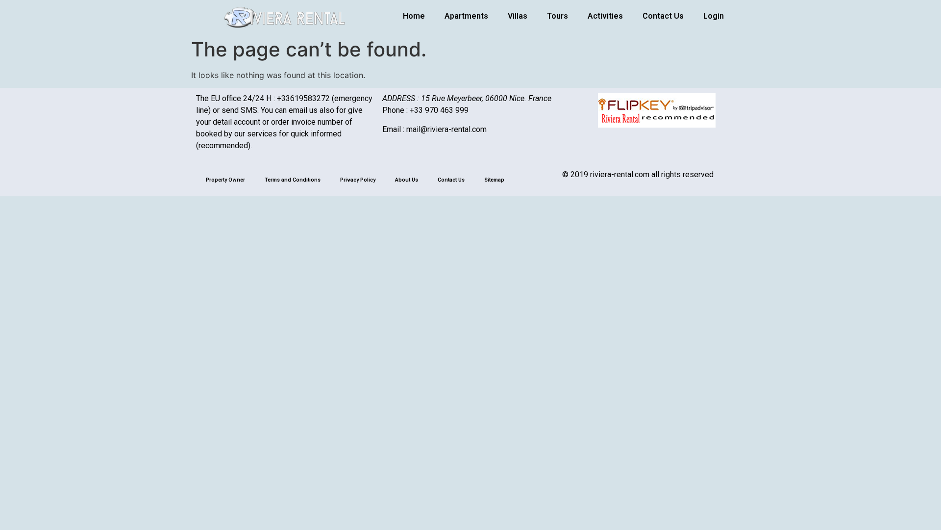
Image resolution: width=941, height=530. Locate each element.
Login (713, 16)
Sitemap (494, 180)
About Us (406, 180)
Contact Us (663, 16)
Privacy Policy (357, 180)
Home (414, 16)
